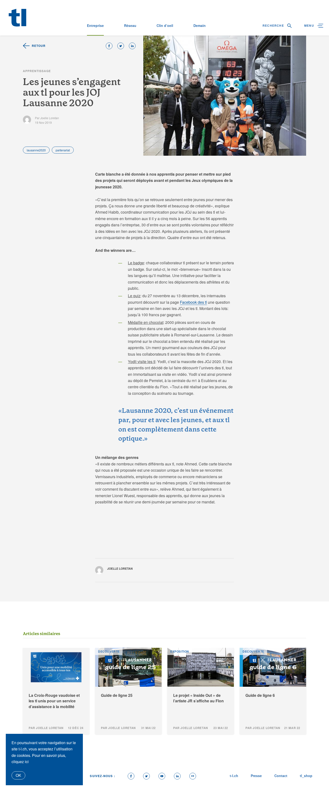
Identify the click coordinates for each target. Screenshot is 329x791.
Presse (256, 775)
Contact (280, 775)
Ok (18, 775)
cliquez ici (20, 761)
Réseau (130, 25)
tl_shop (306, 775)
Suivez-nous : (102, 776)
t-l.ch (234, 775)
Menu (309, 25)
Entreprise (95, 25)
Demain (199, 25)
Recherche (274, 25)
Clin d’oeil (165, 25)
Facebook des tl (193, 302)
